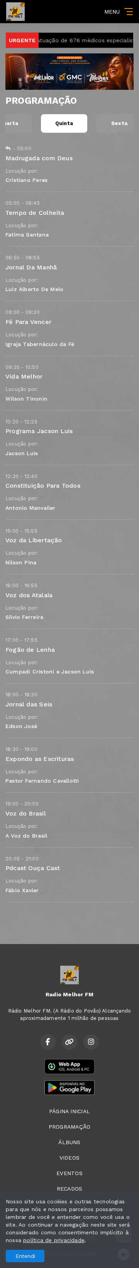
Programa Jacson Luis (39, 431)
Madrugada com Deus (39, 158)
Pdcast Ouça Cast (32, 868)
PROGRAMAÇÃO (69, 1127)
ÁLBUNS (69, 1142)
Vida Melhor (23, 376)
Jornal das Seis (28, 704)
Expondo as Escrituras (39, 759)
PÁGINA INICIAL (69, 1111)
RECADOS (69, 1189)
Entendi (25, 1256)
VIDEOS (69, 1158)
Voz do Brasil (25, 813)
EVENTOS (69, 1173)
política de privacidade (54, 1240)
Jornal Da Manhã (31, 267)
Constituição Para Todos (42, 485)
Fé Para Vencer (28, 322)
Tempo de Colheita (34, 212)
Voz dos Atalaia (29, 595)
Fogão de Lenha (30, 649)
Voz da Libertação (33, 540)
